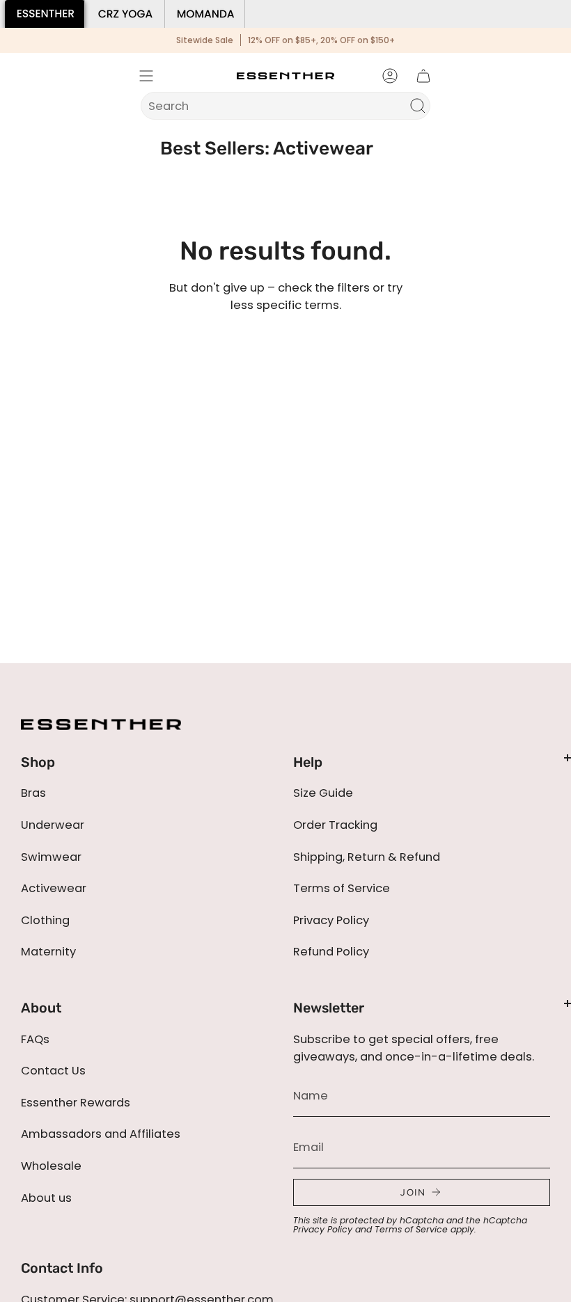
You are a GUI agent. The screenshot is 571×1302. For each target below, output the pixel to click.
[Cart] (423, 75)
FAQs (35, 1039)
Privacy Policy (331, 920)
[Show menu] (146, 75)
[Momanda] (205, 14)
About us (46, 1198)
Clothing (45, 920)
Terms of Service (341, 888)
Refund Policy (331, 952)
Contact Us (53, 1071)
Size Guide (323, 793)
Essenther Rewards (75, 1103)
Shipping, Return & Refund (366, 857)
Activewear (53, 888)
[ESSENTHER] (45, 14)
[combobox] (276, 106)
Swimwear (51, 857)
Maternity (48, 952)
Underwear (52, 825)
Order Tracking (335, 825)
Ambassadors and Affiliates (100, 1134)
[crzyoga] (125, 14)
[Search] (418, 106)
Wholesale (51, 1166)
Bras (33, 793)
